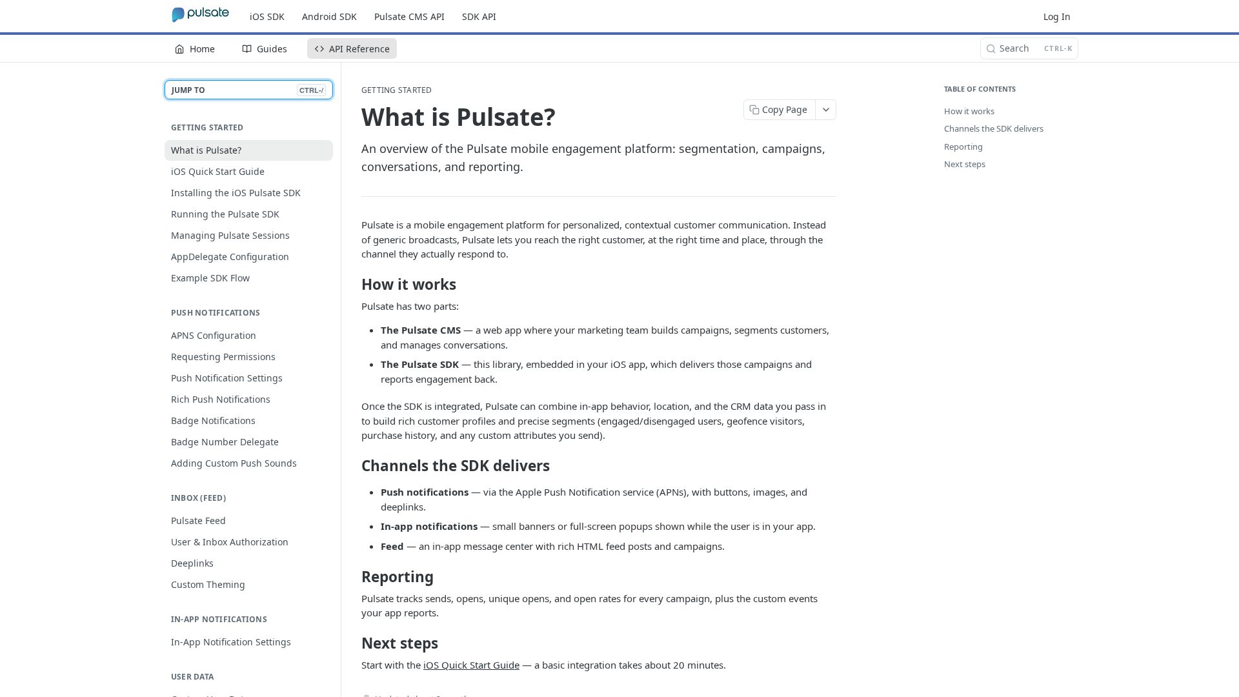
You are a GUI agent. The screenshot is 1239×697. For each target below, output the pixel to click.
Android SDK (329, 16)
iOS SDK (267, 16)
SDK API (479, 16)
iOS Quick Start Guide (471, 664)
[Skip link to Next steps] (352, 643)
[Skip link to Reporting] (352, 577)
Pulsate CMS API (409, 16)
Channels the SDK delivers (993, 128)
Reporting (963, 146)
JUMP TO (247, 90)
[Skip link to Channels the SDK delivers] (352, 466)
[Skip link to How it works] (352, 284)
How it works (969, 111)
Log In (1057, 16)
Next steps (964, 164)
